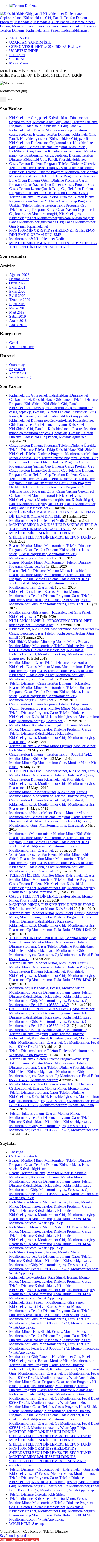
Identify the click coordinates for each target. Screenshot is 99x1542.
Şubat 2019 (17, 316)
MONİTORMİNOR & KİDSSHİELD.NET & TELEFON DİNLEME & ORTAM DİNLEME (52, 232)
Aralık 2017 (18, 325)
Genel (13, 343)
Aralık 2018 (18, 321)
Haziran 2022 (19, 279)
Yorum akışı (18, 373)
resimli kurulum (20, 1465)
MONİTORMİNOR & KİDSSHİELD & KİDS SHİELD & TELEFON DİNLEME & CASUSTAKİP (53, 245)
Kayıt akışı (17, 369)
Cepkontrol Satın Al (23, 1156)
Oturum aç (17, 365)
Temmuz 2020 (19, 300)
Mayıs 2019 (17, 308)
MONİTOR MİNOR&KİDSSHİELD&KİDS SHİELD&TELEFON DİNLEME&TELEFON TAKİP (50, 535)
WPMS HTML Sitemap (26, 1524)
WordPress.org (20, 377)
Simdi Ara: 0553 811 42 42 (19, 1540)
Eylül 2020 (17, 296)
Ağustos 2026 (19, 275)
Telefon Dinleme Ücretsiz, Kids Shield (37, 1494)
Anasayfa (16, 1152)
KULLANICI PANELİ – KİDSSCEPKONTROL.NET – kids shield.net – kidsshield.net (51, 623)
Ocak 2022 (17, 283)
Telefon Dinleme (21, 347)
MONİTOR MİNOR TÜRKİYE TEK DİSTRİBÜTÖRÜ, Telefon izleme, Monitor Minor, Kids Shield (52, 907)
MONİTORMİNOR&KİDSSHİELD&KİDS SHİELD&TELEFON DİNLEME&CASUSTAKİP (47, 1459)
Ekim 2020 (17, 291)
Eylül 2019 (17, 304)
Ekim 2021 (17, 287)
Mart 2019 (16, 312)
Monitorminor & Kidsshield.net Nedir (36, 239)
